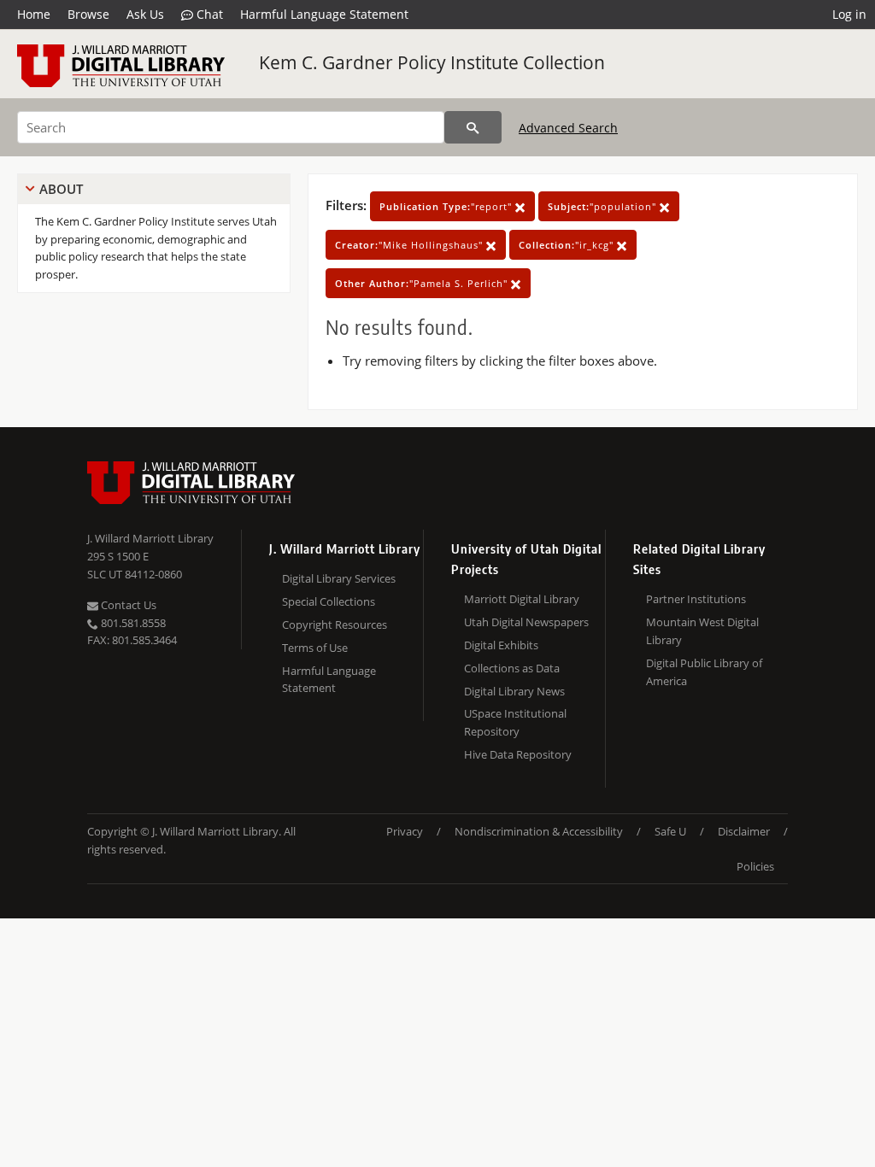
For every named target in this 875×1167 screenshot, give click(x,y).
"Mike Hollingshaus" (410, 244)
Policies (755, 866)
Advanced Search (568, 128)
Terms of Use (315, 647)
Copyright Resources (334, 624)
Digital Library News (514, 691)
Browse (88, 14)
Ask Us (145, 14)
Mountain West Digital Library (702, 631)
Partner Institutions (696, 599)
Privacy (404, 831)
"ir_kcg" (568, 244)
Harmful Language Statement (324, 14)
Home (33, 14)
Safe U (670, 831)
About (61, 188)
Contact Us (127, 605)
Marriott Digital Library (521, 599)
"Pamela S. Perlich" (423, 283)
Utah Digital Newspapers (526, 622)
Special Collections (328, 601)
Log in (849, 14)
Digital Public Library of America (704, 672)
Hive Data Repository (518, 754)
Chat (208, 14)
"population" (604, 206)
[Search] (473, 127)
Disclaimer (744, 831)
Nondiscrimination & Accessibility (539, 831)
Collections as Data (512, 668)
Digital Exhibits (501, 645)
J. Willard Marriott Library (150, 538)
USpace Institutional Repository (515, 722)
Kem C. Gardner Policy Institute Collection (432, 62)
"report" (447, 206)
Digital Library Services (339, 578)
